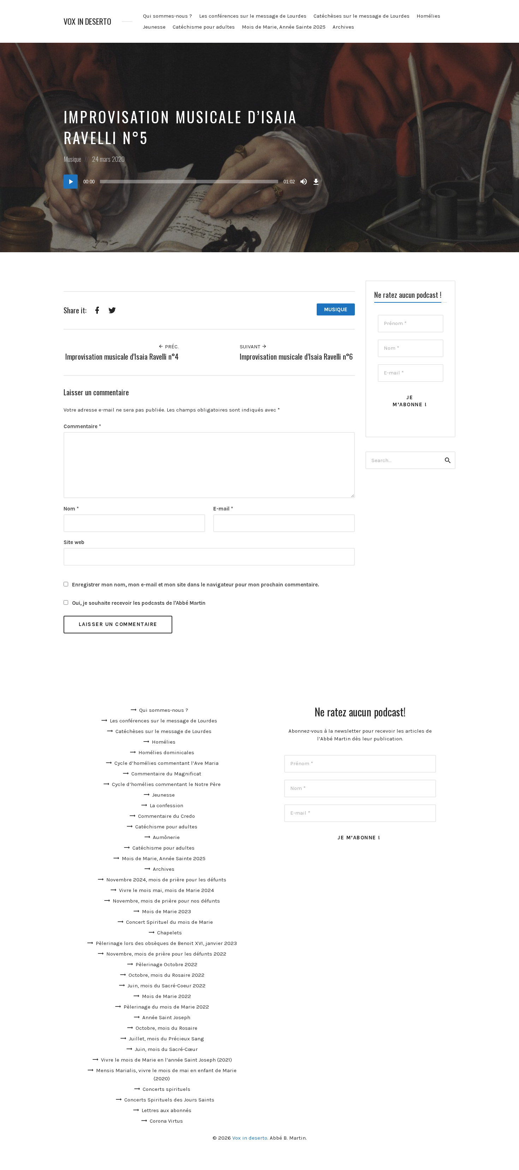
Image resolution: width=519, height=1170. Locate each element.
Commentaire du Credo (166, 816)
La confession (166, 805)
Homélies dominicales (166, 752)
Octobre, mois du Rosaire (166, 1028)
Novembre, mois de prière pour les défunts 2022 (166, 954)
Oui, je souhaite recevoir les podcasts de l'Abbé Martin (138, 603)
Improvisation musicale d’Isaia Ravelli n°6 (296, 356)
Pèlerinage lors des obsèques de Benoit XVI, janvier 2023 (166, 943)
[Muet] (303, 182)
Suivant (251, 346)
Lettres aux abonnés (166, 1110)
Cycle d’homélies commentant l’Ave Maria (166, 763)
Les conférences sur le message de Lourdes (252, 16)
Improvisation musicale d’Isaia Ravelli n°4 (122, 356)
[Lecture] (71, 182)
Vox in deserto (87, 21)
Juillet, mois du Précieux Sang (166, 1038)
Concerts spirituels (166, 1089)
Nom (71, 509)
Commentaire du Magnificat (166, 773)
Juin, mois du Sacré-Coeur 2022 (166, 985)
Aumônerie (166, 837)
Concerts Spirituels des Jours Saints (169, 1100)
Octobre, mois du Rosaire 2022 (166, 975)
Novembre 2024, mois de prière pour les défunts (166, 879)
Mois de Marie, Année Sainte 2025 (284, 27)
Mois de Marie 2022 (166, 996)
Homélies (428, 16)
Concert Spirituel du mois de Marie (169, 922)
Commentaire (82, 426)
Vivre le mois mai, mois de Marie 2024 (166, 890)
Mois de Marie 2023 (166, 911)
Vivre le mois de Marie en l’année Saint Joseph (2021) (166, 1060)
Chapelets (169, 932)
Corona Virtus (166, 1121)
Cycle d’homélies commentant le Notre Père (166, 784)
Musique (72, 159)
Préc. (171, 346)
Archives (343, 27)
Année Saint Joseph (166, 1017)
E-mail (223, 509)
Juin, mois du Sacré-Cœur (166, 1049)
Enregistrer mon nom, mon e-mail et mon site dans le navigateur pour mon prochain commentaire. (195, 584)
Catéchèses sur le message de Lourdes (362, 16)
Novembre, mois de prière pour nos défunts (166, 901)
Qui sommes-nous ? (167, 16)
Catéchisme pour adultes (204, 27)
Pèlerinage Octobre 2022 (166, 964)
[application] (192, 182)
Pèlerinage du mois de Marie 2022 (166, 1007)
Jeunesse (154, 27)
